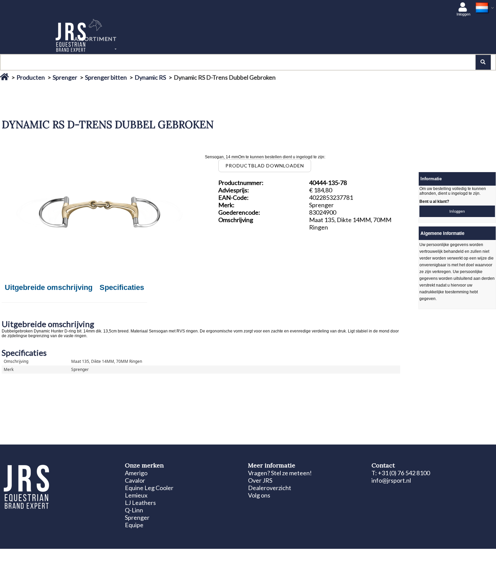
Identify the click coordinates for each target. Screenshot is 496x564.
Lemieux (136, 495)
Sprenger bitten (106, 77)
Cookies (84, 554)
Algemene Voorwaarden (149, 554)
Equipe (134, 525)
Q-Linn (134, 510)
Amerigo (136, 473)
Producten (31, 77)
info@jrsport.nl (391, 480)
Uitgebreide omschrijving (48, 287)
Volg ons (259, 495)
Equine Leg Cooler (149, 487)
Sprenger (65, 77)
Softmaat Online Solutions (459, 554)
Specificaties (122, 287)
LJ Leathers (140, 502)
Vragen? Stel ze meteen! (280, 473)
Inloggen (457, 211)
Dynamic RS (150, 77)
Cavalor (135, 480)
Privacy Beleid (109, 554)
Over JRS (260, 480)
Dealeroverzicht (269, 487)
